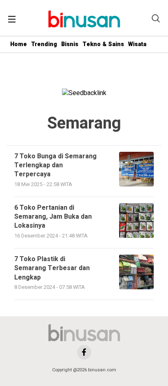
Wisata (137, 44)
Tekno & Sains (103, 44)
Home (18, 44)
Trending (44, 44)
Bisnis (69, 44)
